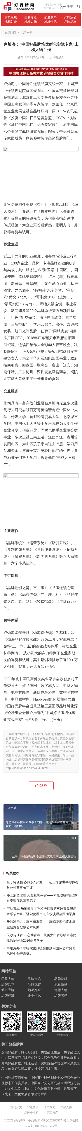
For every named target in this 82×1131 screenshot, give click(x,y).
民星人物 (7, 979)
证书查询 (49, 1107)
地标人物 (30, 21)
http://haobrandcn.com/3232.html (27, 768)
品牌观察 (50, 17)
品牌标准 (70, 21)
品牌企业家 (31, 1112)
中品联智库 (51, 1112)
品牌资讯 (34, 979)
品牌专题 (30, 17)
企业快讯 (34, 995)
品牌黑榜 (60, 995)
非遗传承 (32, 1107)
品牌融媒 (60, 979)
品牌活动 (70, 17)
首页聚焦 (11, 17)
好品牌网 (10, 32)
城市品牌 (7, 990)
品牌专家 (26, 32)
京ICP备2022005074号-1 (53, 1120)
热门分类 (16, 1107)
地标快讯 (50, 21)
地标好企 (11, 21)
